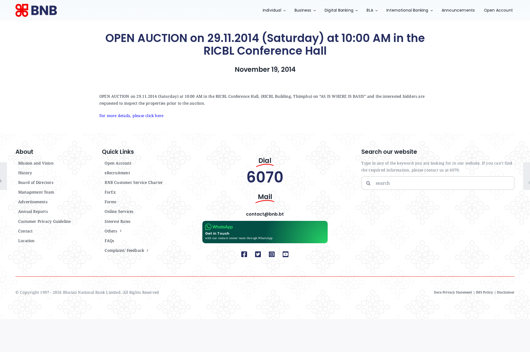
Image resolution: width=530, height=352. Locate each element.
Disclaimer (506, 292)
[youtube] (285, 254)
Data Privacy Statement (453, 292)
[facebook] (244, 254)
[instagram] (271, 254)
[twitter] (258, 254)
